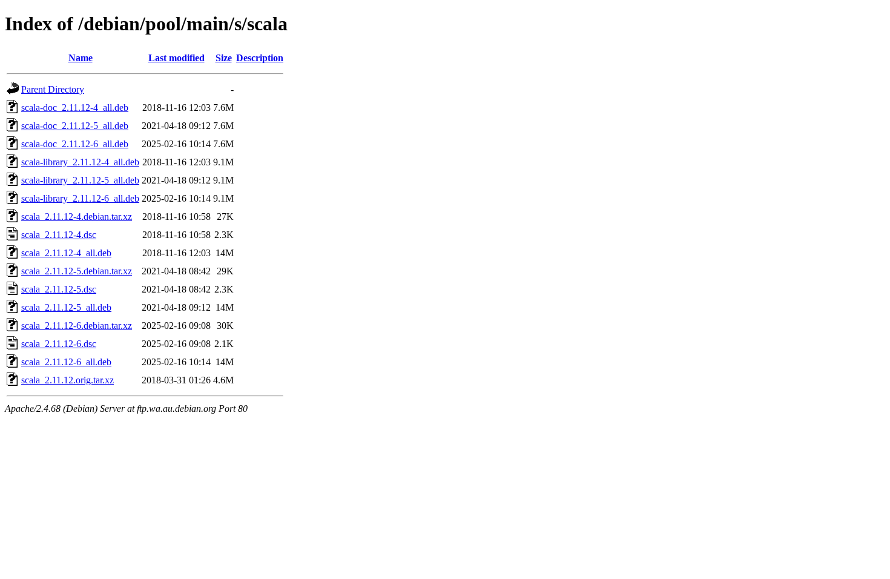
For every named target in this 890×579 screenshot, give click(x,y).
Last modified (176, 58)
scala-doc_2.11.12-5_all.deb (74, 126)
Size (224, 58)
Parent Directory (52, 89)
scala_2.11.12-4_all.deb (66, 253)
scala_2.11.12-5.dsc (58, 289)
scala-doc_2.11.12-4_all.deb (74, 107)
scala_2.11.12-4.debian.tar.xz (76, 216)
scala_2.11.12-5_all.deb (66, 307)
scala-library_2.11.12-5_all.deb (80, 180)
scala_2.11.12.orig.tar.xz (67, 380)
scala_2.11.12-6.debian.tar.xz (76, 325)
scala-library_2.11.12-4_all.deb (80, 162)
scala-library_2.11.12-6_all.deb (80, 198)
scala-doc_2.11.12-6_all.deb (74, 144)
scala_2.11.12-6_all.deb (66, 362)
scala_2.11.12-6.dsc (58, 344)
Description (259, 58)
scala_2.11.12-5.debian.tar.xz (76, 271)
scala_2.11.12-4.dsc (58, 235)
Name (80, 58)
